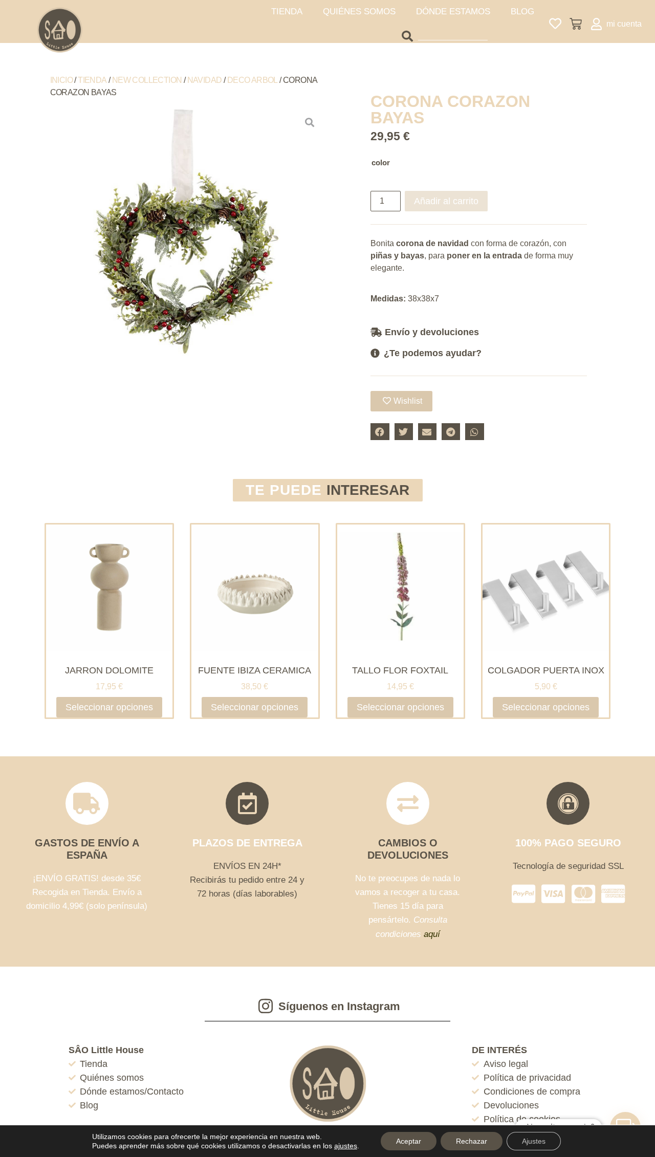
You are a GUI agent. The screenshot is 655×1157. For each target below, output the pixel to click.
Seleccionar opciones (109, 707)
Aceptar (408, 1141)
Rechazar (471, 1141)
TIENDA (286, 11)
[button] (478, 332)
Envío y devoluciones (432, 332)
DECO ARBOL (252, 80)
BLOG (522, 11)
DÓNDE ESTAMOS (453, 11)
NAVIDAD (204, 80)
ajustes (345, 1146)
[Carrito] (575, 24)
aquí (432, 934)
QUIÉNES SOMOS (359, 11)
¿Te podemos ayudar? (433, 353)
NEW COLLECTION (147, 80)
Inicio (61, 80)
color (381, 162)
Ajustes (533, 1141)
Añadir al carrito (446, 201)
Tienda (92, 80)
